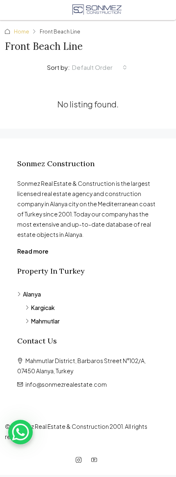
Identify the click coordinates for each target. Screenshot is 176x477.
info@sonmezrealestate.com (66, 384)
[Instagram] (80, 460)
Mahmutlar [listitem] (45, 321)
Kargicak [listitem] (43, 307)
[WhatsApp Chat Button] (20, 432)
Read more (32, 251)
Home (21, 32)
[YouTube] (95, 460)
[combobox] (99, 67)
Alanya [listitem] (32, 294)
